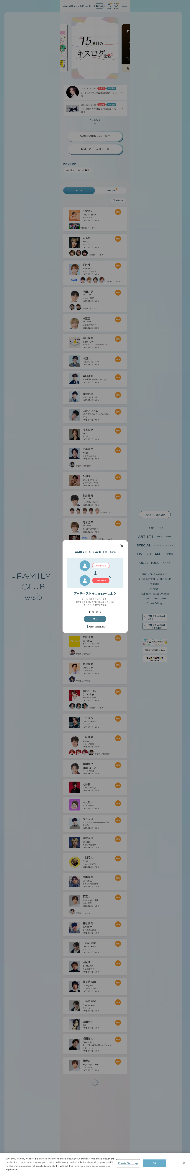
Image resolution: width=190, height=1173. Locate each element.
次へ (95, 618)
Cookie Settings (128, 1163)
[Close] (184, 1163)
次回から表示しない (97, 626)
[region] (95, 1163)
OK (154, 1163)
